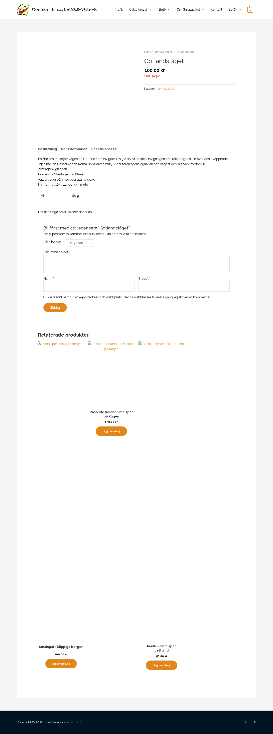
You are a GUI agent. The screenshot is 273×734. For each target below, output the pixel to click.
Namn (48, 279)
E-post (144, 279)
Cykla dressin (138, 9)
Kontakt (216, 9)
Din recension (56, 252)
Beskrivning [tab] (47, 149)
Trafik (119, 9)
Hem (147, 51)
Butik (162, 9)
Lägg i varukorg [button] (61, 663)
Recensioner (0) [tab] (104, 149)
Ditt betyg (53, 242)
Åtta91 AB (73, 722)
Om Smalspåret (188, 9)
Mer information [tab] (74, 149)
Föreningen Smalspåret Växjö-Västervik (64, 9)
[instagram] (254, 722)
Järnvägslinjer (163, 51)
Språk (233, 9)
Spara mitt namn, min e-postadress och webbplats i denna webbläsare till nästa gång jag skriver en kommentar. (129, 297)
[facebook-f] (248, 722)
